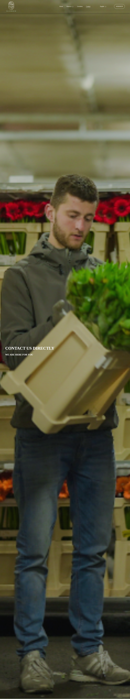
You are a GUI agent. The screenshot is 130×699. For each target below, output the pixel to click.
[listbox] (102, 6)
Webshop (119, 6)
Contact (88, 6)
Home (61, 6)
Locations (80, 6)
